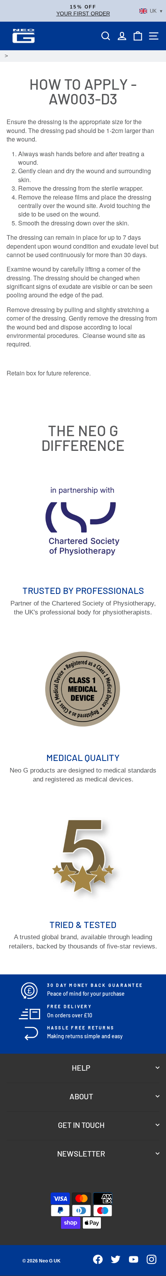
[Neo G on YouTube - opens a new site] (130, 1262)
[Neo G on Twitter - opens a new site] (112, 1262)
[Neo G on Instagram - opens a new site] (148, 1262)
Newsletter (81, 1153)
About (81, 1096)
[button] (83, 11)
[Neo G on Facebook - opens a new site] (94, 1262)
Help (81, 1067)
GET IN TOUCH (81, 1124)
